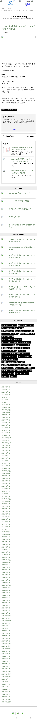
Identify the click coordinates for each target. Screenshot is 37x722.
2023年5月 (4, 486)
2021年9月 (4, 519)
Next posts (30, 136)
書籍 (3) (4, 370)
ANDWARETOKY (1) (9, 325)
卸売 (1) (4, 359)
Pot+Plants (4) (14, 334)
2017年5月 (4, 633)
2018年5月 (4, 603)
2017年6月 (4, 631)
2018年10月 (5, 590)
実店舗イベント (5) (8, 365)
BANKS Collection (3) (26, 325)
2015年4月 (4, 689)
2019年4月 (4, 577)
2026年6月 (4, 392)
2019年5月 (4, 575)
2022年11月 (5, 499)
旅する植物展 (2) (29, 368)
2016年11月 (5, 646)
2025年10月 (5, 412)
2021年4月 (4, 526)
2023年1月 (4, 493)
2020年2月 (4, 554)
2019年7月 (4, 570)
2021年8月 (4, 521)
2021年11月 (5, 516)
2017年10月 (5, 620)
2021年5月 (4, 524)
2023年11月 (5, 471)
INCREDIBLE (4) (8, 331)
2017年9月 (4, 623)
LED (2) (4, 334)
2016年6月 (4, 659)
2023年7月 (4, 481)
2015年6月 (4, 687)
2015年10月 (5, 676)
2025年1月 (4, 435)
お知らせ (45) (24, 348)
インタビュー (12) (8, 345)
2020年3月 (4, 552)
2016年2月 (4, 669)
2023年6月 (4, 483)
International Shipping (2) (24, 331)
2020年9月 (4, 537)
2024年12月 (5, 438)
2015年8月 (4, 681)
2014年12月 (5, 699)
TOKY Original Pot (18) (10, 342)
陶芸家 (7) (5, 376)
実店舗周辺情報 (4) (23, 365)
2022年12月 (5, 496)
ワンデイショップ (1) (9, 356)
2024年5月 (4, 455)
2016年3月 (4, 666)
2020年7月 (4, 542)
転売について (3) (8, 373)
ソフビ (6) (21, 351)
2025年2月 (4, 432)
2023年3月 (4, 488)
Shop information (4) (27, 334)
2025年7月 (4, 420)
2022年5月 (4, 509)
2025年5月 (4, 425)
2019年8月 (4, 567)
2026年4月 (4, 397)
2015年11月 (5, 674)
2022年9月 (4, 504)
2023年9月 (4, 476)
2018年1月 (4, 613)
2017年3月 (4, 638)
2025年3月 (4, 430)
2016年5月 (4, 661)
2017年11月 (5, 618)
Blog (8, 8)
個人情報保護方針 (11, 717)
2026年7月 (4, 389)
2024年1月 (4, 466)
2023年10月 (5, 473)
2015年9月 (4, 679)
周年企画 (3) (13, 359)
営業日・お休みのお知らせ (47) (13, 362)
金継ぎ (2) (18, 373)
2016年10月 (5, 648)
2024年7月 (4, 450)
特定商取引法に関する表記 (24, 717)
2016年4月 (4, 664)
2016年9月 (4, 651)
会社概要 (3, 717)
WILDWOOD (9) (25, 342)
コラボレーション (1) (9, 351)
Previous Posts (8, 136)
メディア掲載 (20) (23, 353)
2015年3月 (4, 692)
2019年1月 (4, 582)
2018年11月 (5, 587)
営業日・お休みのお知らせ (9, 109)
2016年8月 (4, 653)
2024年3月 (4, 460)
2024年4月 (4, 458)
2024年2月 (4, 463)
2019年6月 (4, 572)
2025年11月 (5, 410)
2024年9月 (4, 445)
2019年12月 (5, 557)
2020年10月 (5, 534)
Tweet (14, 129)
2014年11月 (5, 702)
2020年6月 (4, 544)
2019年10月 (5, 562)
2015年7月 (4, 684)
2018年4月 (4, 605)
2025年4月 (4, 427)
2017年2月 (4, 641)
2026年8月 (4, 387)
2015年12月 (5, 671)
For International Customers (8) (13, 328)
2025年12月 (5, 407)
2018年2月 (4, 610)
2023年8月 (4, 478)
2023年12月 (5, 468)
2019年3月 (4, 580)
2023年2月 (4, 491)
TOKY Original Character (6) (12, 339)
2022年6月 (4, 506)
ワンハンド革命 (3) (25, 356)
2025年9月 (4, 415)
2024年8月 (4, 448)
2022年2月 (4, 514)
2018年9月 (4, 593)
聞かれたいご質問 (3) (24, 370)
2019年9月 (4, 565)
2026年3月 (4, 399)
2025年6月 (4, 422)
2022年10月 (5, 501)
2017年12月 (5, 615)
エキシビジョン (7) (22, 345)
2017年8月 (4, 626)
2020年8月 (4, 539)
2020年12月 (5, 532)
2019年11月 (5, 560)
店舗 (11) (18, 368)
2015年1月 (4, 697)
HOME (3, 8)
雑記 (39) (13, 376)
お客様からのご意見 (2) (10, 348)
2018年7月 (4, 598)
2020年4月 (4, 549)
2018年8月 (4, 595)
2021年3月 (4, 529)
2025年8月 (4, 417)
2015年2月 (4, 694)
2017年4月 (4, 636)
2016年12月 (5, 643)
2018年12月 (5, 585)
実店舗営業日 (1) (8, 368)
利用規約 (34, 717)
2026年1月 (4, 405)
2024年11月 (5, 440)
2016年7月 (4, 656)
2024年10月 (5, 443)
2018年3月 (4, 608)
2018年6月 (4, 600)
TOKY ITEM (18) (8, 336)
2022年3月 (4, 511)
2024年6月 (4, 453)
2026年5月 (4, 394)
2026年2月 (4, 402)
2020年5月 (4, 547)
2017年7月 (4, 628)
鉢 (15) (26, 373)
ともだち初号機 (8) (8, 353)
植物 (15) (12, 370)
